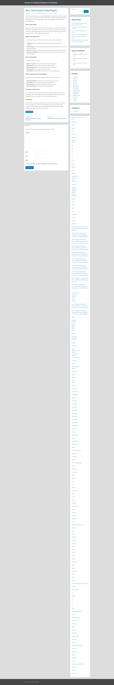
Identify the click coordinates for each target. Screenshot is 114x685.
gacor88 (73, 580)
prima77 (73, 438)
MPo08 (73, 330)
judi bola (73, 134)
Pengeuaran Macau (75, 636)
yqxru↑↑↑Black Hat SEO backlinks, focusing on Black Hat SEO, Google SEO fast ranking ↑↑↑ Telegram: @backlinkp (80, 260)
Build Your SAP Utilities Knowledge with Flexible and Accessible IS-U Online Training (80, 36)
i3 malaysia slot (75, 195)
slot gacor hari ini (75, 357)
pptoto (73, 179)
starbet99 (74, 509)
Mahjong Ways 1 (75, 413)
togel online (74, 296)
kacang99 (74, 503)
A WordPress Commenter (78, 63)
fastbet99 (74, 537)
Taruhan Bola (74, 472)
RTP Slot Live (74, 469)
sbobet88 (74, 137)
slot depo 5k (74, 122)
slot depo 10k (74, 388)
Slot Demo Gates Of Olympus (77, 664)
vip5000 (73, 199)
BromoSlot (74, 223)
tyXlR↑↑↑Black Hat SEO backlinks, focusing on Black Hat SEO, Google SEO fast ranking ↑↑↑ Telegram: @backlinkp (80, 267)
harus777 (73, 377)
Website (26, 160)
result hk (73, 299)
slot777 (73, 552)
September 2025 (76, 95)
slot (72, 145)
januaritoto (74, 512)
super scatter (74, 371)
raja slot (73, 493)
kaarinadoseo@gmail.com (42, 13)
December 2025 (76, 90)
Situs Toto (28, 28)
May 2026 (75, 82)
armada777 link (75, 506)
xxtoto (73, 208)
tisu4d (73, 164)
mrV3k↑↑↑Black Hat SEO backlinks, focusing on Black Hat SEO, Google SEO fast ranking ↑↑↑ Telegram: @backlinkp (80, 273)
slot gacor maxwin (75, 589)
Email (26, 156)
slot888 (73, 220)
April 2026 (75, 83)
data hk (73, 447)
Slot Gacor (74, 642)
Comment (27, 132)
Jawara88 (73, 320)
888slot (73, 326)
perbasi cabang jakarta (76, 450)
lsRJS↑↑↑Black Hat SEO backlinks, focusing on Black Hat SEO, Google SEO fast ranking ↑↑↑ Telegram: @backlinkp (80, 235)
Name (26, 152)
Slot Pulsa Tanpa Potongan (77, 645)
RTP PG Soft (74, 633)
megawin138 (74, 214)
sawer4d (73, 167)
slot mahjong (74, 336)
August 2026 (75, 77)
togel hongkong (75, 435)
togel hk (73, 297)
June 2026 (75, 80)
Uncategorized (29, 111)
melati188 (74, 561)
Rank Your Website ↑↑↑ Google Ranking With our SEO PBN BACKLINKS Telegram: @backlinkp (80, 228)
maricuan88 (74, 338)
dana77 (73, 546)
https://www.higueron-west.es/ (78, 524)
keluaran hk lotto (75, 354)
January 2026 (75, 88)
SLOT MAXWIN (74, 394)
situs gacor (74, 428)
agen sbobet (74, 490)
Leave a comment (53, 13)
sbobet (73, 142)
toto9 (73, 534)
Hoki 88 (73, 125)
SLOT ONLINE (74, 404)
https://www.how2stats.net (77, 117)
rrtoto (73, 202)
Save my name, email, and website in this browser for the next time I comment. (42, 163)
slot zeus (73, 496)
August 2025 (75, 97)
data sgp (73, 661)
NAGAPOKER (74, 518)
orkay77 (73, 380)
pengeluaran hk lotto (76, 350)
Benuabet (74, 339)
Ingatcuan (74, 184)
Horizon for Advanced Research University (41, 2)
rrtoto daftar (74, 178)
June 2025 (75, 100)
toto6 (73, 531)
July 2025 (75, 98)
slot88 (73, 317)
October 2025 (75, 93)
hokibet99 (74, 515)
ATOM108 (73, 342)
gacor (73, 160)
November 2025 (76, 92)
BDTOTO (73, 333)
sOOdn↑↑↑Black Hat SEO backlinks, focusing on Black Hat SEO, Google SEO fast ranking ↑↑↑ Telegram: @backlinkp (80, 241)
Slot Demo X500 (75, 620)
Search (73, 9)
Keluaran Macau (75, 416)
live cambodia (74, 571)
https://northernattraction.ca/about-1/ (80, 583)
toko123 (73, 608)
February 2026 (76, 87)
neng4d (73, 374)
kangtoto (73, 118)
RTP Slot (73, 626)
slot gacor (74, 325)
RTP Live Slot (74, 651)
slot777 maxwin (75, 292)
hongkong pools (75, 444)
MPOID (73, 328)
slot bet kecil (74, 397)
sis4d (73, 131)
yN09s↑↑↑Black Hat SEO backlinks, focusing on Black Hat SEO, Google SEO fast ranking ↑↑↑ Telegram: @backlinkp (80, 254)
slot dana (74, 431)
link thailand (74, 400)
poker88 (73, 173)
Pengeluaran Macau (76, 617)
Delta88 (73, 128)
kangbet (73, 549)
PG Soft (73, 465)
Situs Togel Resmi (75, 176)
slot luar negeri (75, 391)
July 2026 (75, 78)
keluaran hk (74, 294)
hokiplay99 (74, 187)
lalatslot (73, 349)
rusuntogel (74, 321)
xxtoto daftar (74, 181)
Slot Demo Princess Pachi (77, 611)
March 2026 (75, 85)
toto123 (73, 382)
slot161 (73, 500)
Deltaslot (73, 192)
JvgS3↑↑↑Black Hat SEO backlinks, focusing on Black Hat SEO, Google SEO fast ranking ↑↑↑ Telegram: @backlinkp (80, 247)
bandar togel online (76, 366)
